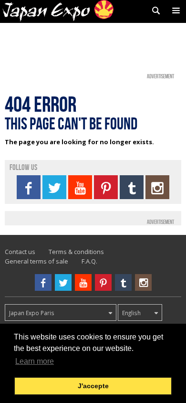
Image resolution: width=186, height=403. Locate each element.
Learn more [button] (34, 361)
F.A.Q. (89, 261)
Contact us (20, 251)
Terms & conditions (76, 251)
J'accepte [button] (93, 386)
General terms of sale (36, 261)
